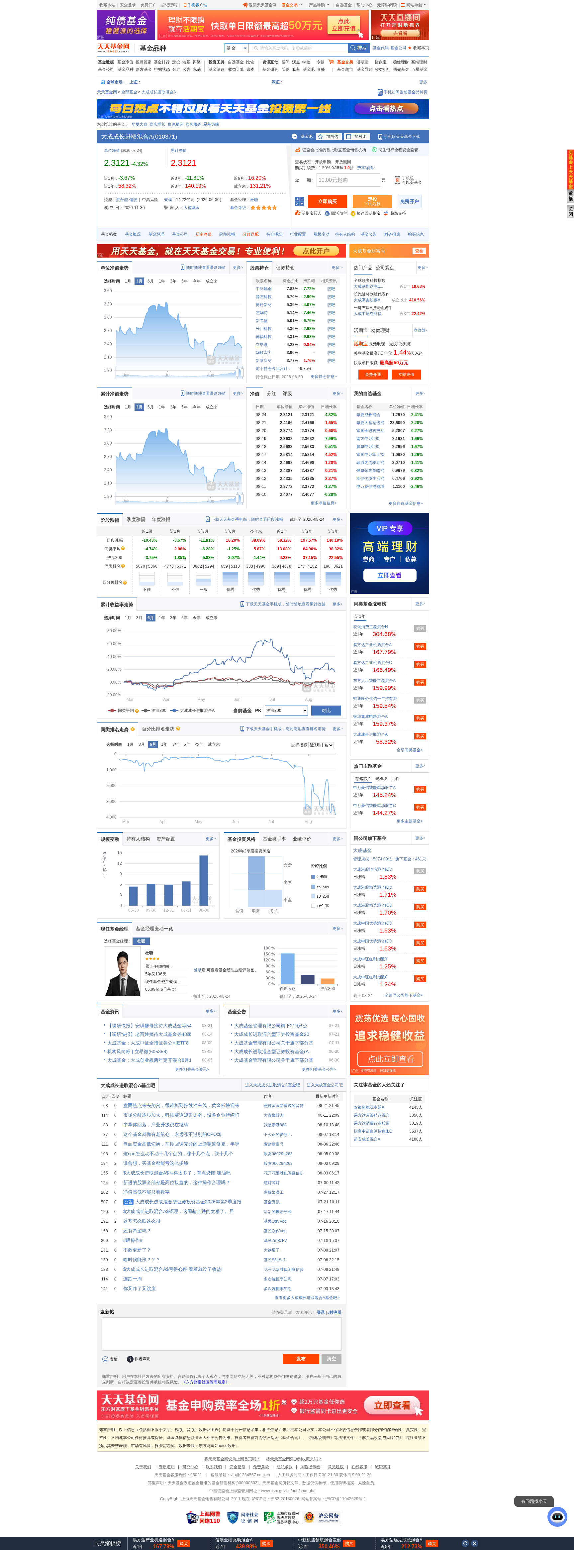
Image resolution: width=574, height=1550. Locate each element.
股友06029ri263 (278, 1154)
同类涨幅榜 (107, 1543)
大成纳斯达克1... (368, 286)
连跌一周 (132, 1278)
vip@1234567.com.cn (250, 1475)
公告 (187, 69)
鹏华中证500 (367, 446)
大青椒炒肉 (274, 1115)
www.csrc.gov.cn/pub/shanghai (289, 1491)
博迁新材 (264, 304)
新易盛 (262, 320)
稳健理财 (401, 62)
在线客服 (359, 1467)
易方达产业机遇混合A (372, 644)
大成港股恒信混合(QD (372, 869)
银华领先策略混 (370, 470)
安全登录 (128, 5)
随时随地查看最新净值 (206, 267)
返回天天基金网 (263, 5)
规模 (168, 199)
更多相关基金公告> (319, 1069)
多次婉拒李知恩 (278, 1279)
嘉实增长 (157, 124)
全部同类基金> (410, 750)
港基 (186, 62)
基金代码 (381, 48)
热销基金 (401, 69)
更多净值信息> (324, 503)
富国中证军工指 (370, 454)
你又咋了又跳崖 (139, 1288)
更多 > (337, 267)
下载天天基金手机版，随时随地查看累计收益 (286, 604)
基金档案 (109, 234)
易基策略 (211, 124)
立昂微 (262, 344)
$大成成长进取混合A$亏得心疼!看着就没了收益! (173, 1269)
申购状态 (162, 69)
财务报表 (392, 234)
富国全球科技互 (370, 430)
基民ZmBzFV (275, 1240)
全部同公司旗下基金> (404, 995)
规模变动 (322, 234)
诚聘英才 (383, 1467)
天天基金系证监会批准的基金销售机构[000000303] (213, 1483)
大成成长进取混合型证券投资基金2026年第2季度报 (183, 1201)
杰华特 (262, 312)
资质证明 (167, 1467)
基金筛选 (217, 69)
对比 (326, 710)
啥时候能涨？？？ (141, 1259)
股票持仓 (259, 268)
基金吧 (309, 69)
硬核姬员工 (274, 1192)
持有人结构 (345, 234)
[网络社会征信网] (242, 1517)
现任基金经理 (115, 929)
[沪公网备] (322, 1517)
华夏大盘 (139, 124)
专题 (321, 62)
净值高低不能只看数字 (146, 1192)
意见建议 (336, 1467)
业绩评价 (302, 838)
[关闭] (475, 1543)
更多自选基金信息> (406, 503)
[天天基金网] (116, 48)
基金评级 (238, 207)
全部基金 (129, 92)
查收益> (421, 330)
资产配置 (165, 838)
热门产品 (363, 267)
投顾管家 (143, 62)
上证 (134, 82)
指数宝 (381, 62)
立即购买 (327, 201)
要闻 (286, 62)
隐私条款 (285, 1467)
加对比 (360, 136)
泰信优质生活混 (370, 478)
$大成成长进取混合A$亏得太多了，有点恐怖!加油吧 (177, 1172)
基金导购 (365, 69)
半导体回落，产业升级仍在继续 (155, 1124)
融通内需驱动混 (370, 462)
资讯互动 (270, 62)
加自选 (332, 136)
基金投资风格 (241, 839)
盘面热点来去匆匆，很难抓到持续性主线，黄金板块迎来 (181, 1105)
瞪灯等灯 (272, 1182)
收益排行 (383, 69)
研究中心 (190, 1467)
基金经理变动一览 (154, 928)
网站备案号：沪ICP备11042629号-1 (333, 1498)
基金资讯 (110, 1011)
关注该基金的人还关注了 (379, 1084)
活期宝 (362, 62)
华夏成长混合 (368, 414)
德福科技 (264, 336)
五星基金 (420, 69)
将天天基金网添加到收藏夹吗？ (294, 1459)
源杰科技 (264, 296)
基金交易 (290, 5)
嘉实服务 (193, 124)
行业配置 (298, 234)
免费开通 (373, 374)
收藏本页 (418, 48)
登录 (198, 970)
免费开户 (148, 5)
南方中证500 (367, 438)
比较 (250, 62)
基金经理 (156, 234)
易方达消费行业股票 (372, 1123)
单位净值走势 (115, 268)
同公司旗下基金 (370, 838)
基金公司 (398, 48)
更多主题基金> (410, 821)
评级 (197, 62)
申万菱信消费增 (370, 486)
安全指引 (237, 1467)
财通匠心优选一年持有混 (375, 698)
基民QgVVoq (275, 1221)
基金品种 (153, 48)
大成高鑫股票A (367, 300)
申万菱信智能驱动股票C (374, 805)
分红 (176, 69)
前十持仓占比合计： (274, 368)
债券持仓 (285, 267)
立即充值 (406, 374)
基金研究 (270, 69)
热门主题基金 (368, 766)
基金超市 (345, 69)
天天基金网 (107, 92)
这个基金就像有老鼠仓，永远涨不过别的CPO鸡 (172, 1134)
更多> (238, 267)
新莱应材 (264, 360)
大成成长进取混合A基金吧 (128, 1085)
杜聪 (254, 199)
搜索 (359, 48)
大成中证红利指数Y (370, 959)
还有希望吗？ (137, 1230)
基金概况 (133, 234)
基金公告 (369, 234)
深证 (278, 82)
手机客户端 (197, 5)
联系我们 (214, 1467)
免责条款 (261, 1467)
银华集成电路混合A (370, 716)
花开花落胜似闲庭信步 (284, 1173)
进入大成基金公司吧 (325, 1085)
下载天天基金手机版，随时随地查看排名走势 (286, 728)
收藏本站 (107, 5)
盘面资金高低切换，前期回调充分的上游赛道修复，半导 (181, 1144)
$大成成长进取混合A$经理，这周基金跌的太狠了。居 (178, 1211)
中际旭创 (264, 288)
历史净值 (204, 234)
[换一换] (465, 1543)
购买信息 (416, 234)
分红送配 (251, 234)
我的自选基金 (368, 393)
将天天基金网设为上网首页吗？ (232, 1459)
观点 (296, 62)
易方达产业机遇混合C (372, 662)
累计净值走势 (115, 393)
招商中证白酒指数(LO (373, 1131)
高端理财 (419, 62)
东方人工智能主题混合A (374, 680)
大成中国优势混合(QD (372, 923)
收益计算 (236, 69)
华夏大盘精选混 (370, 422)
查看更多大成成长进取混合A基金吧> (307, 1297)
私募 (197, 69)
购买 (420, 628)
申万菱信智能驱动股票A (374, 787)
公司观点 (385, 267)
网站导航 (414, 5)
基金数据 (106, 62)
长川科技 (264, 328)
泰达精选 (175, 124)
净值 (254, 393)
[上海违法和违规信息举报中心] (281, 1517)
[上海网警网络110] (203, 1517)
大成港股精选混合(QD (372, 887)
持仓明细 (274, 234)
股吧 (331, 288)
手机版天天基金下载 (402, 136)
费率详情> (366, 168)
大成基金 (192, 207)
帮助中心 (364, 5)
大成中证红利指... (369, 313)
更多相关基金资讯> (192, 1069)
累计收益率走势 (117, 604)
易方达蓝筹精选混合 (372, 1115)
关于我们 (143, 1467)
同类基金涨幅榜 (370, 604)
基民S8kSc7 (275, 1260)
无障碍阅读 (387, 5)
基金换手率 (274, 838)
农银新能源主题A (369, 1107)
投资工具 (217, 62)
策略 (286, 69)
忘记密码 (169, 5)
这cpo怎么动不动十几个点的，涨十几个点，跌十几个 (178, 1153)
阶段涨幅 (227, 234)
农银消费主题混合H (370, 626)
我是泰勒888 (275, 1125)
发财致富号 (274, 1144)
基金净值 (125, 62)
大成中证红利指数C (370, 977)
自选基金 (344, 5)
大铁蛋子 (272, 1250)
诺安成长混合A (367, 1139)
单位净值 (112, 150)
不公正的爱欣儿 (278, 1134)
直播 (321, 69)
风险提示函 (310, 1467)
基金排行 (162, 62)
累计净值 (179, 150)
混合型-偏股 (126, 199)
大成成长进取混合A (159, 92)
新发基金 (144, 69)
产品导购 (317, 5)
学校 (306, 62)
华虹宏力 (264, 352)
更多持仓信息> (324, 376)
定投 (176, 62)
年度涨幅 (161, 519)
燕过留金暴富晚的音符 (284, 1105)
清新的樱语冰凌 (278, 1211)
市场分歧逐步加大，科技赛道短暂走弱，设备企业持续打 (181, 1115)
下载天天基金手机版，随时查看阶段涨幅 (247, 519)
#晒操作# (133, 1240)
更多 (423, 82)
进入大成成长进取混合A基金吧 (272, 1085)
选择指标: (299, 745)
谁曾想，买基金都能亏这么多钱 (155, 1163)
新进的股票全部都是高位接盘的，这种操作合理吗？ (176, 1182)
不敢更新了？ (137, 1250)
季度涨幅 (136, 519)
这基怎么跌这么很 (141, 1221)
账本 (250, 69)
